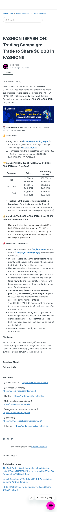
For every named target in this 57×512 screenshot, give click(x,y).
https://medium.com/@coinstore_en (31, 426)
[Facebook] (4, 439)
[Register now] (39, 249)
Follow (8, 73)
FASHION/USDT (29, 147)
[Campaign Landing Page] (27, 252)
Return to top (9, 455)
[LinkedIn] (12, 439)
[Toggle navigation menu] (49, 5)
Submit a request (39, 446)
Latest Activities (23, 14)
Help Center (8, 14)
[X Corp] (8, 439)
